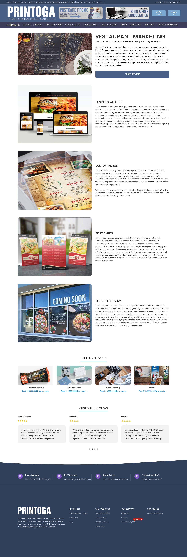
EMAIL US (174, 13)
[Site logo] (31, 13)
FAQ (169, 2)
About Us (125, 513)
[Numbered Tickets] (35, 375)
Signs (151, 387)
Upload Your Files (102, 513)
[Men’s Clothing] (113, 375)
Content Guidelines (155, 513)
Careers (124, 517)
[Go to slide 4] (97, 449)
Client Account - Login (78, 513)
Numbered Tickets (35, 387)
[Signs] (151, 375)
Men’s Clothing (113, 387)
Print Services (100, 517)
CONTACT (176, 2)
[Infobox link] (81, 13)
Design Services (101, 522)
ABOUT (158, 2)
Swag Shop (100, 526)
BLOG (165, 2)
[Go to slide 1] (89, 449)
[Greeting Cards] (74, 375)
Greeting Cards (74, 387)
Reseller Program (131, 521)
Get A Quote (159, 13)
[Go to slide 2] (92, 449)
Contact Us (74, 517)
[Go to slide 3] (94, 449)
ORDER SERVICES (132, 74)
